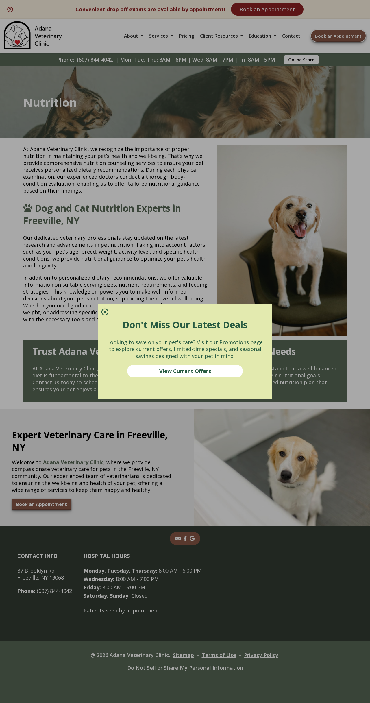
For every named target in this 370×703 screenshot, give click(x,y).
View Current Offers (185, 371)
